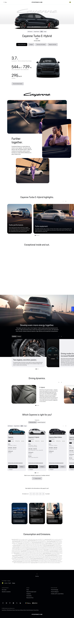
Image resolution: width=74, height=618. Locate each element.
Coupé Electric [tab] (17, 426)
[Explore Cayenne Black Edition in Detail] (57, 432)
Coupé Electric (36, 31)
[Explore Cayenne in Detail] (16, 432)
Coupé (45, 31)
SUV (41, 31)
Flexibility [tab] (14, 336)
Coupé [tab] (25, 426)
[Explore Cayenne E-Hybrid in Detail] (37, 432)
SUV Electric (30, 31)
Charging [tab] (19, 336)
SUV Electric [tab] (10, 426)
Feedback (72, 309)
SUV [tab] (22, 426)
